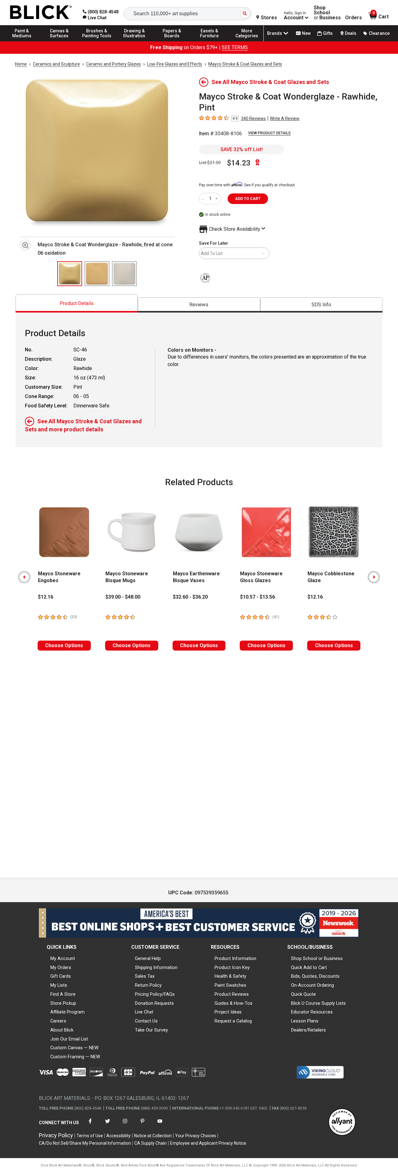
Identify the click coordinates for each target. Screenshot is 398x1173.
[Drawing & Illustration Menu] (134, 41)
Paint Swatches (230, 985)
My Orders (60, 967)
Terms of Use (89, 1135)
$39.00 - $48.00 (122, 597)
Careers (58, 1021)
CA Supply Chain (150, 1143)
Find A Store (63, 994)
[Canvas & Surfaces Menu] (59, 41)
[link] (95, 17)
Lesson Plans (304, 1021)
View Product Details (269, 133)
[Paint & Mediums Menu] (21, 41)
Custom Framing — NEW (75, 1056)
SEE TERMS (235, 47)
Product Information (235, 958)
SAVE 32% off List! (241, 149)
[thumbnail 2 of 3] (97, 273)
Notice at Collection (153, 1135)
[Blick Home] (41, 12)
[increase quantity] (217, 198)
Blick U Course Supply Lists (318, 1003)
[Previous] (24, 577)
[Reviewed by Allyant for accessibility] (342, 1122)
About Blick (61, 1030)
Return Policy (148, 985)
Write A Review (284, 118)
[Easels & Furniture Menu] (209, 41)
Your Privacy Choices (195, 1135)
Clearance (379, 33)
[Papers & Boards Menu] (172, 41)
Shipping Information (156, 967)
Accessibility (118, 1135)
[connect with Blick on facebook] (90, 1125)
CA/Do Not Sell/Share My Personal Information (85, 1143)
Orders (353, 17)
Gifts (328, 33)
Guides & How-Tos (233, 1003)
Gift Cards (60, 976)
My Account (62, 958)
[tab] (77, 303)
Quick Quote (303, 994)
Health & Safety (230, 976)
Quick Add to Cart (309, 967)
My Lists (58, 985)
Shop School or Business (317, 958)
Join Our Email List (69, 1039)
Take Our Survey (151, 1030)
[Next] (374, 577)
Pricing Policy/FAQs (155, 994)
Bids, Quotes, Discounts (315, 976)
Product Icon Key (232, 967)
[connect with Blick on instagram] (125, 1125)
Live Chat (144, 1012)
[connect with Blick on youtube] (160, 1125)
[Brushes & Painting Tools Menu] (96, 41)
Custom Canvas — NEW (74, 1047)
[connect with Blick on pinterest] (142, 1125)
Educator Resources (312, 1012)
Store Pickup (63, 1003)
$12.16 (45, 597)
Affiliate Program (67, 1012)
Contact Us (146, 1021)
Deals (350, 33)
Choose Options (64, 645)
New (306, 33)
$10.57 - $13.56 (257, 597)
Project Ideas (228, 1012)
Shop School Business (327, 12)
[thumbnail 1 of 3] (69, 273)
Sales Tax (145, 976)
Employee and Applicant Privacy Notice (208, 1143)
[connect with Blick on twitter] (107, 1125)
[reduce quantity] (204, 198)
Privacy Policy (56, 1135)
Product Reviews (232, 994)
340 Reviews (253, 118)
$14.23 (239, 163)
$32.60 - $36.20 (190, 597)
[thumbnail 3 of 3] (124, 273)
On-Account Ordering (312, 985)
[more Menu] (246, 41)
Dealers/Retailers (308, 1030)
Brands (274, 33)
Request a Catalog (233, 1021)
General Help (148, 958)
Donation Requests (154, 1003)
